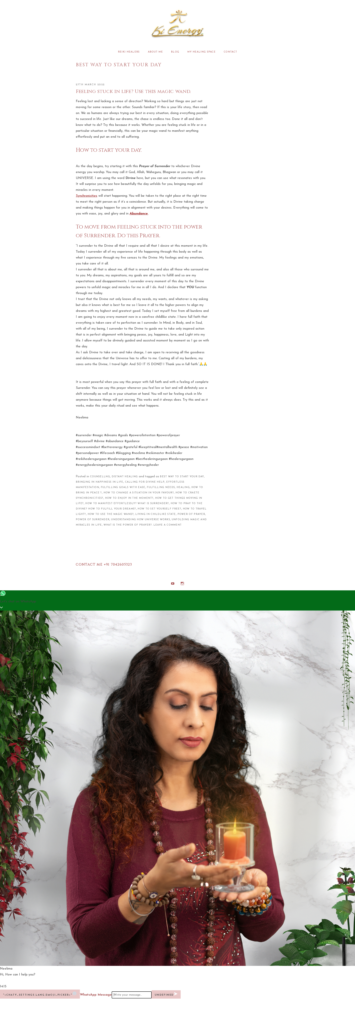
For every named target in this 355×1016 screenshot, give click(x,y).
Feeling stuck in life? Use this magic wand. (133, 91)
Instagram (182, 583)
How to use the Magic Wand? (111, 514)
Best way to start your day (182, 476)
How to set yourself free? (159, 509)
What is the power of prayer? (128, 525)
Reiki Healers (129, 52)
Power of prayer (191, 514)
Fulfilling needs (161, 487)
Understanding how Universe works (140, 519)
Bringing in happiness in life (99, 482)
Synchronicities (86, 196)
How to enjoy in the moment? (129, 498)
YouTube (172, 583)
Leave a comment (167, 525)
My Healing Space (201, 52)
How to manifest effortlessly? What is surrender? (127, 503)
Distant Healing (125, 476)
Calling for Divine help (145, 482)
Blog (175, 52)
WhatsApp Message (96, 995)
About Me (155, 52)
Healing (183, 487)
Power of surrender (92, 519)
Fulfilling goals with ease (123, 487)
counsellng (100, 476)
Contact (230, 52)
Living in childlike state (155, 514)
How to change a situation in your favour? (139, 493)
